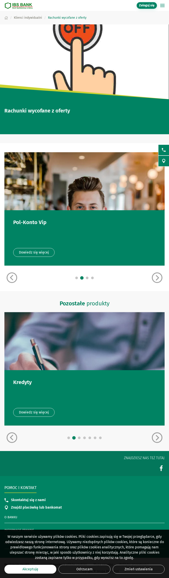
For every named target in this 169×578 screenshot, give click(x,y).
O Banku (10, 517)
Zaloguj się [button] (146, 5)
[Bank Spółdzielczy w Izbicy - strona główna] (18, 5)
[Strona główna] (6, 18)
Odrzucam (84, 569)
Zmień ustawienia (139, 569)
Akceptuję (30, 569)
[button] (162, 5)
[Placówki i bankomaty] (163, 161)
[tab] (76, 278)
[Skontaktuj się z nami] (163, 150)
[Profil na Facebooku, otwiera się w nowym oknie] (161, 468)
